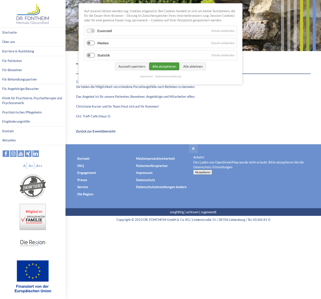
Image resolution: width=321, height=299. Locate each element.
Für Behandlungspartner (19, 79)
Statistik (103, 55)
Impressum (144, 173)
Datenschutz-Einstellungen (212, 167)
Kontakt (83, 158)
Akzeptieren (202, 172)
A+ (31, 165)
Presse (82, 180)
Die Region (85, 194)
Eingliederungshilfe (16, 121)
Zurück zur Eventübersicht (96, 131)
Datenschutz (145, 180)
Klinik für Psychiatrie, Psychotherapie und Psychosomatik (32, 100)
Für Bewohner (12, 70)
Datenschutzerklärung (168, 76)
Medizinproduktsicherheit (155, 158)
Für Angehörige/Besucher (20, 89)
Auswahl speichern (131, 66)
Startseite (9, 32)
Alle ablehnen (193, 66)
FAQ (80, 166)
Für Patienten (12, 61)
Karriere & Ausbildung (18, 51)
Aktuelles (9, 140)
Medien (103, 43)
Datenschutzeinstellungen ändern (161, 187)
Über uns (8, 42)
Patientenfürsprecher (152, 166)
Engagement (86, 173)
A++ (39, 165)
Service (82, 187)
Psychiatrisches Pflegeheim (22, 112)
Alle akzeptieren (164, 66)
